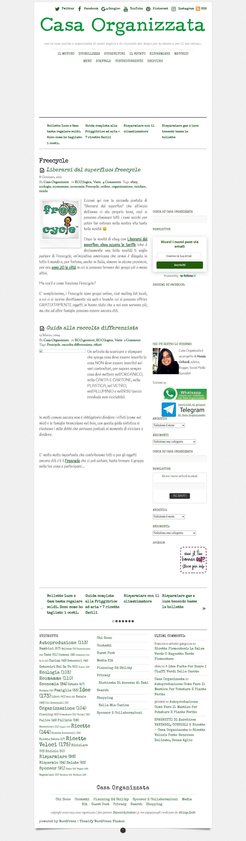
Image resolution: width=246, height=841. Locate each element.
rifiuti (98, 344)
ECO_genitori (85, 340)
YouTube (136, 8)
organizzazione (122, 186)
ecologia (45, 186)
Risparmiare (160, 54)
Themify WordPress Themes (102, 821)
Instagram (185, 8)
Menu (87, 61)
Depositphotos (124, 812)
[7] (133, 621)
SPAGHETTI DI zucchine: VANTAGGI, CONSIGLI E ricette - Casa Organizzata (180, 725)
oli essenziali (57, 703)
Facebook (91, 8)
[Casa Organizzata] (123, 35)
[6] (129, 621)
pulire (48, 720)
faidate (46, 691)
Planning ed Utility (114, 668)
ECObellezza (89, 54)
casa (51, 655)
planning (49, 714)
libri (59, 696)
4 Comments (112, 182)
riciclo (43, 191)
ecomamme (61, 186)
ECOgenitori (114, 54)
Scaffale (103, 61)
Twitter (67, 8)
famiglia (66, 690)
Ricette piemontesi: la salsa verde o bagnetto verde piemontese (179, 654)
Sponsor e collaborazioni (119, 713)
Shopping (155, 61)
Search (103, 690)
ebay (134, 182)
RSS (204, 8)
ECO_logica (83, 182)
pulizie (68, 720)
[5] (126, 621)
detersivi (78, 661)
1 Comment (132, 340)
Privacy (103, 675)
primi (83, 715)
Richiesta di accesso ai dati (123, 683)
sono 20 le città (64, 267)
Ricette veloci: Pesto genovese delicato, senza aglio (180, 735)
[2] (116, 621)
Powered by (171, 275)
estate (76, 684)
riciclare (140, 186)
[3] (120, 621)
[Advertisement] (123, 92)
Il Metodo (66, 54)
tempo (71, 769)
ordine (105, 186)
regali (65, 727)
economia (77, 186)
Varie (97, 182)
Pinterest (160, 8)
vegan (82, 769)
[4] (123, 621)
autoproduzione (63, 643)
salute (76, 763)
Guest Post (106, 653)
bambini (50, 649)
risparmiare (57, 757)
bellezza (69, 649)
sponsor (52, 769)
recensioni (49, 727)
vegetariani (49, 775)
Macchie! (181, 54)
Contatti (104, 646)
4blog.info (187, 812)
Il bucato (137, 54)
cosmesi (66, 655)
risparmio (52, 763)
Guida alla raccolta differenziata (92, 328)
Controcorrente (129, 61)
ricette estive (52, 739)
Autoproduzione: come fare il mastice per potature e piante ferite (180, 689)
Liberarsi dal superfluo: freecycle (93, 170)
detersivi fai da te (58, 667)
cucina (58, 660)
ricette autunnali (66, 733)
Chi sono (104, 638)
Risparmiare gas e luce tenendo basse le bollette (180, 131)
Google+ (114, 8)
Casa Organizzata (56, 182)
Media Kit (105, 660)
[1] (113, 621)
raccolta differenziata (77, 344)
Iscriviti (179, 265)
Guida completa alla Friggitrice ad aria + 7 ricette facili (102, 131)
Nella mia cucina (114, 705)
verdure (79, 775)
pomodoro (68, 715)
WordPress (67, 821)
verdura (66, 775)
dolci (84, 667)
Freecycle (92, 186)
